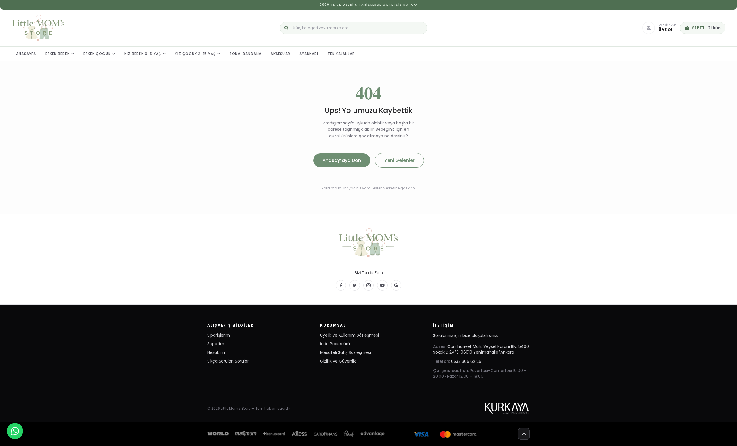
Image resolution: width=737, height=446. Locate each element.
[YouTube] (382, 285)
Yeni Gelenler (399, 160)
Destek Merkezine (385, 188)
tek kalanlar (341, 53)
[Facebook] (341, 285)
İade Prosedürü (335, 344)
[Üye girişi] (648, 28)
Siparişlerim (218, 335)
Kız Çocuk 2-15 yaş (195, 53)
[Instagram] (368, 285)
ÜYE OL (665, 30)
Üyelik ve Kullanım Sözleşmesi (349, 335)
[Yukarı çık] (524, 434)
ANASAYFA (26, 53)
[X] (354, 285)
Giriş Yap (667, 25)
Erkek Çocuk (97, 53)
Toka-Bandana (245, 53)
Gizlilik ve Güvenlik (338, 361)
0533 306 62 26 (466, 361)
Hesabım (216, 352)
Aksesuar (280, 53)
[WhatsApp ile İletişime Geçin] (15, 431)
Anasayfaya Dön (341, 160)
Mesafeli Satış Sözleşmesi (345, 352)
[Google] (396, 285)
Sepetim (215, 344)
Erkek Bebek (57, 53)
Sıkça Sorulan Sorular (228, 361)
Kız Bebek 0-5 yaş (142, 53)
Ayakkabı (308, 53)
